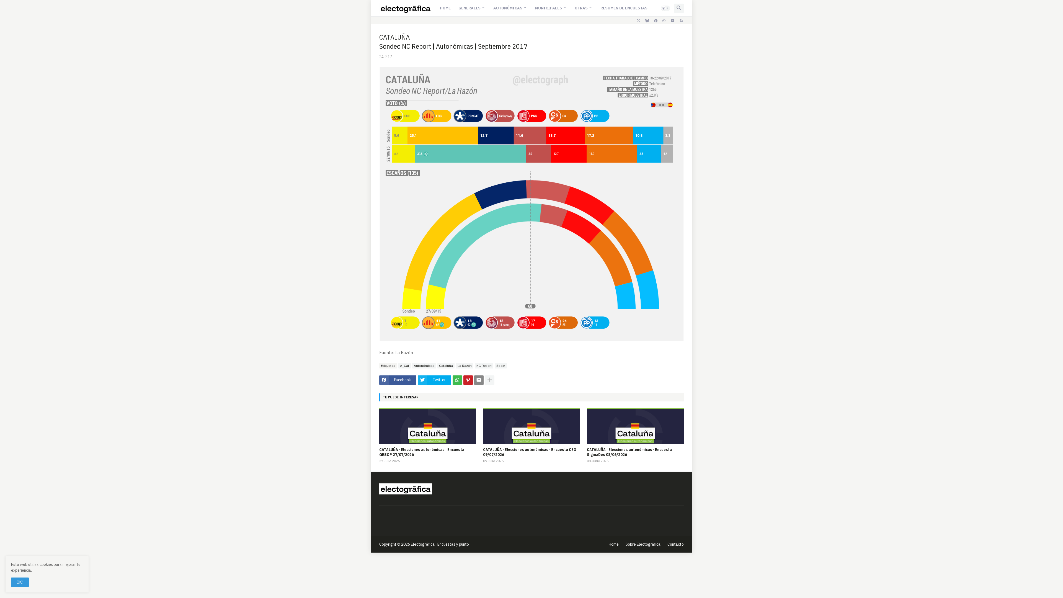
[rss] (682, 21)
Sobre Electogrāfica (643, 544)
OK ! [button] (20, 582)
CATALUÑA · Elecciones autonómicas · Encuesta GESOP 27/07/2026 (421, 452)
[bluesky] (647, 21)
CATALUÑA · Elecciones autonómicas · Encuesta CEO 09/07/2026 (529, 452)
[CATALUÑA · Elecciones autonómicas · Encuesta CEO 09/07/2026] (531, 426)
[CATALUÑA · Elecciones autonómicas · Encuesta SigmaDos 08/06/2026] (635, 426)
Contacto (675, 544)
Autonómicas (507, 8)
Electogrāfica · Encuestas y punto (440, 544)
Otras (581, 8)
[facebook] (655, 21)
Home (445, 8)
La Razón (465, 366)
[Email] (479, 380)
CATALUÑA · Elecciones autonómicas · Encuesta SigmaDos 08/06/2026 (629, 452)
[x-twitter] (638, 21)
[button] (665, 8)
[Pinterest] (468, 380)
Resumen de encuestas (623, 8)
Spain (500, 366)
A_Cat (404, 366)
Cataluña (446, 366)
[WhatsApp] (457, 380)
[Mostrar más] (489, 380)
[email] (672, 21)
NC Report (484, 366)
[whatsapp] (663, 21)
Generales (469, 8)
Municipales (548, 8)
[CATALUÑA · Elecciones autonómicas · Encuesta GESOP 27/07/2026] (427, 426)
